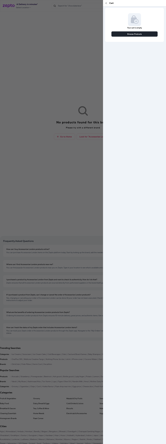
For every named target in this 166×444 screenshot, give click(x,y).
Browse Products (134, 34)
